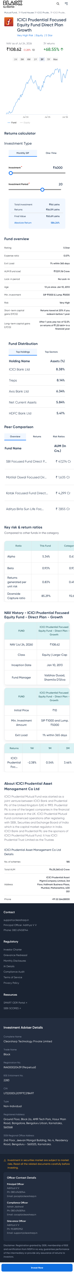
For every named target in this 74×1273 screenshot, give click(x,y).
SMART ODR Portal (15, 1002)
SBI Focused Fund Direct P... (26, 461)
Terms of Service (13, 977)
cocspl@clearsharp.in (25, 1214)
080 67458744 (18, 1192)
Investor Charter (13, 949)
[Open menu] (66, 3)
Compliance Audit (14, 971)
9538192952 (17, 1229)
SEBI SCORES (12, 1008)
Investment (15, 167)
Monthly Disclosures (15, 960)
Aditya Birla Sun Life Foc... (25, 509)
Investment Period (18, 184)
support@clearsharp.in (16, 920)
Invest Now (37, 1267)
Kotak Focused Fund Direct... (27, 493)
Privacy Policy (11, 982)
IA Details (9, 966)
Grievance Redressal (15, 955)
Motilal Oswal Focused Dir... (26, 477)
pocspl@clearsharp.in (25, 1196)
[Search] (58, 3)
